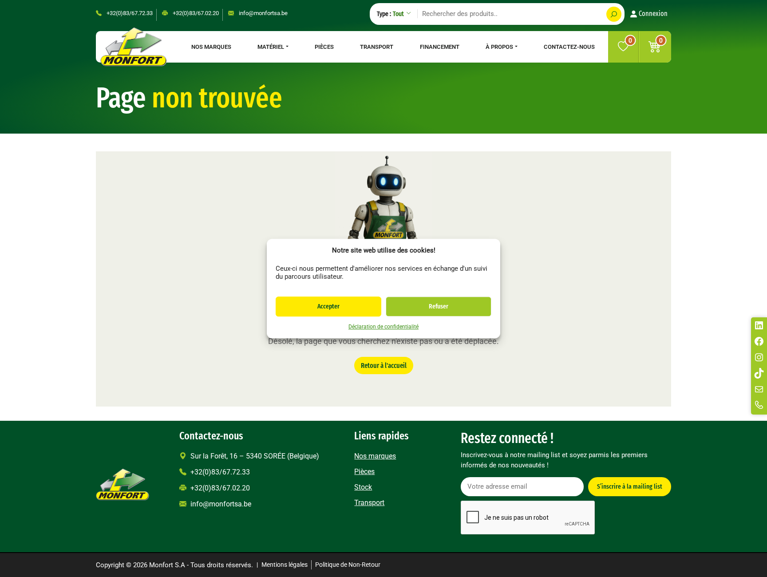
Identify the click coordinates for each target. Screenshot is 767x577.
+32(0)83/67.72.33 (129, 13)
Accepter (328, 306)
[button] (655, 47)
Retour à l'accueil (384, 365)
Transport (376, 46)
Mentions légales (284, 565)
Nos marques (211, 46)
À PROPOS (499, 46)
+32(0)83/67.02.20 (195, 13)
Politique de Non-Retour (347, 565)
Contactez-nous (569, 46)
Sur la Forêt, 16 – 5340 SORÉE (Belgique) (254, 456)
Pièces (324, 46)
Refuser (438, 306)
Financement (439, 46)
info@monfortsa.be (262, 13)
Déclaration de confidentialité (383, 327)
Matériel (270, 46)
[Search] (613, 14)
